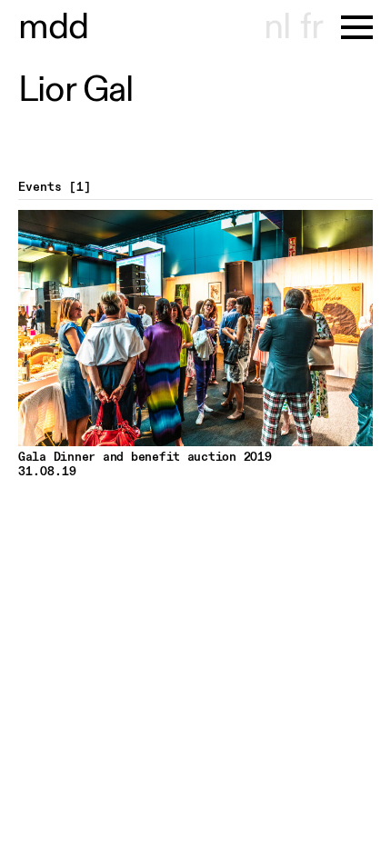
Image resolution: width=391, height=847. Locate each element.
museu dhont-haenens (53, 27)
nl (277, 27)
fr (311, 27)
